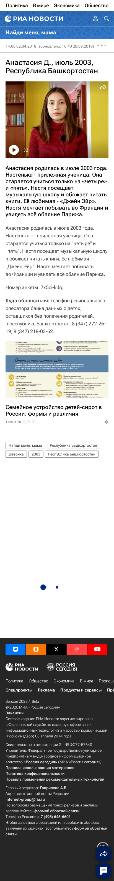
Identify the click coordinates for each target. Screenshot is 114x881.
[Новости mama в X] (56, 649)
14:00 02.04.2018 (21, 46)
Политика (14, 681)
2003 (36, 454)
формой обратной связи (56, 811)
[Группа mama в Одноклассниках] (36, 649)
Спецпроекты (19, 690)
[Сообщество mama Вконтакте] (15, 649)
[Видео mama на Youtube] (97, 649)
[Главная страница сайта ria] (33, 18)
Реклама (46, 690)
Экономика (64, 681)
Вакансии (15, 713)
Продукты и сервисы (81, 690)
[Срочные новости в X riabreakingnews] (77, 649)
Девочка (16, 454)
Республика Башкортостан (73, 445)
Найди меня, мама (25, 445)
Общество (38, 681)
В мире (86, 681)
